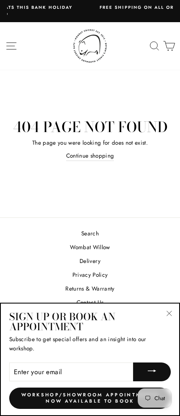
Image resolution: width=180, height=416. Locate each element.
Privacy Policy (90, 275)
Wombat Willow (90, 247)
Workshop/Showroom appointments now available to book (90, 398)
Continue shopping (90, 155)
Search (90, 233)
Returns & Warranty (89, 288)
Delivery (90, 261)
